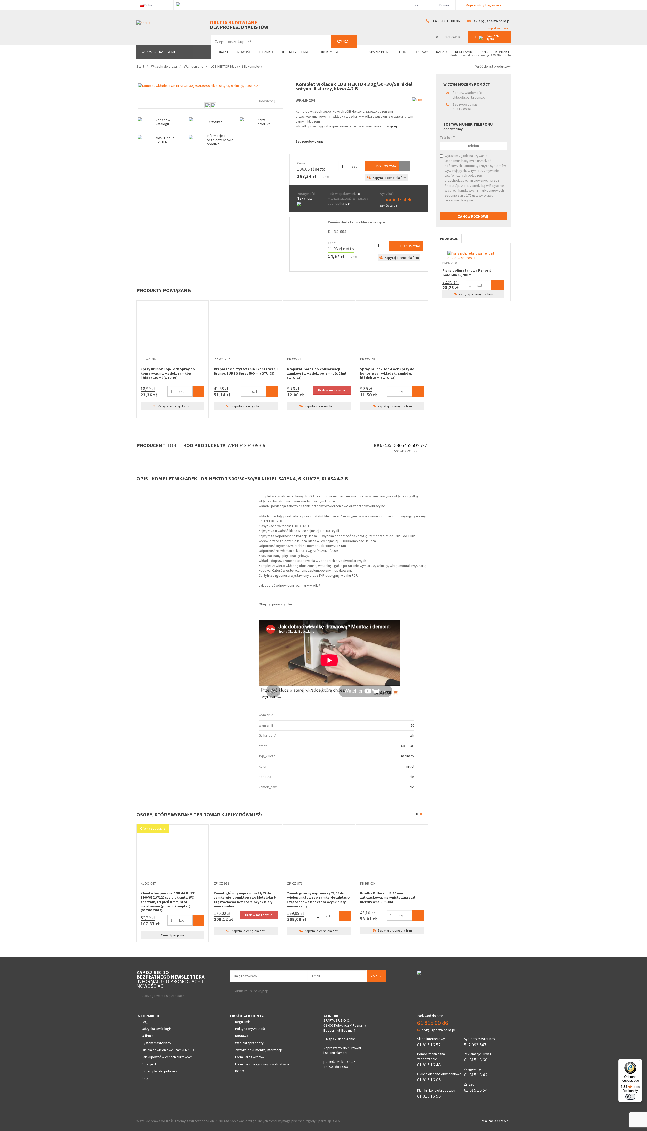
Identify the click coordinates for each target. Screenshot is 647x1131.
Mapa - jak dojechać (340, 1039)
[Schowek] (404, 166)
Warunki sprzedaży (249, 1043)
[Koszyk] (198, 391)
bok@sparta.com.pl (438, 1029)
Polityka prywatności (250, 1028)
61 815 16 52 (429, 1045)
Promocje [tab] (449, 238)
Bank (484, 52)
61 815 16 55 (429, 1096)
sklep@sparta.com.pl (492, 21)
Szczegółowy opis (310, 141)
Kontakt (413, 5)
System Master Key (156, 1043)
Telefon (447, 137)
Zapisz (376, 976)
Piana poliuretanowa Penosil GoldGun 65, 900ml (466, 272)
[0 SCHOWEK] (449, 42)
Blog (402, 52)
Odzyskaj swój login (157, 1028)
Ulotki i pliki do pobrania (159, 1071)
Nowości (244, 52)
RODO (239, 1071)
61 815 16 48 (429, 1065)
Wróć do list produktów (493, 66)
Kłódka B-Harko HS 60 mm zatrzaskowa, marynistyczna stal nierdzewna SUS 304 (387, 897)
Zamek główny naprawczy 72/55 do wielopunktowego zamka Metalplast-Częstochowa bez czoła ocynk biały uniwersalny (318, 899)
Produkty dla (327, 52)
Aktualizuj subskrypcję (252, 991)
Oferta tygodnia (294, 52)
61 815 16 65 (429, 1080)
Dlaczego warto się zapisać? (163, 995)
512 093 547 (475, 1045)
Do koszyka (386, 166)
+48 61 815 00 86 (446, 21)
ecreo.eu (504, 1121)
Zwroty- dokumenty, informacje (259, 1050)
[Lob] (417, 99)
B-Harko (266, 52)
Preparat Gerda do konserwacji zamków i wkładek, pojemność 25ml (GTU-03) (316, 373)
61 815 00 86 (462, 109)
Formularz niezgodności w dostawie (262, 1064)
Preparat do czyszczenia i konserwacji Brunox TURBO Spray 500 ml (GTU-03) (246, 371)
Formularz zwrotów (249, 1057)
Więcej (392, 126)
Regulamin (463, 52)
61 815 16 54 (475, 1090)
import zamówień (499, 28)
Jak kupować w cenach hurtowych (167, 1057)
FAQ (145, 1021)
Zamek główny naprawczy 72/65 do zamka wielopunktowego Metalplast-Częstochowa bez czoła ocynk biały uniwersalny (245, 899)
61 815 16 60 (475, 1060)
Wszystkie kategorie (159, 52)
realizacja (489, 1121)
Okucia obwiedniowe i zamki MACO (168, 1050)
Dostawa (421, 52)
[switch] (630, 1097)
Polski (149, 5)
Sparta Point (379, 52)
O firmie (148, 1035)
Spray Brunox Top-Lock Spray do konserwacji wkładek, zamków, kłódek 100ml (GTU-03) (168, 373)
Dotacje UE (150, 1064)
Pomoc (444, 5)
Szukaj (344, 41)
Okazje (224, 52)
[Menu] (639, 1062)
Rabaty (442, 52)
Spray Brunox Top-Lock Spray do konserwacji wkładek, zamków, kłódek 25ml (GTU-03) (387, 373)
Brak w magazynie (331, 390)
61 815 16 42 (475, 1075)
